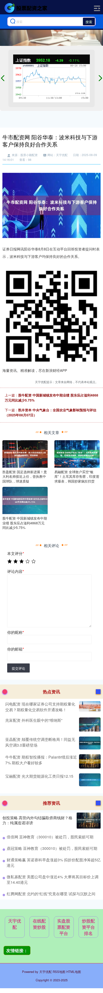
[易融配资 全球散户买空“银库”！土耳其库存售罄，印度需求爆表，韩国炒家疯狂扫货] (77, 453)
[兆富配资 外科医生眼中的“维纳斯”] (89, 724)
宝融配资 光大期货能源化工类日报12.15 (39, 776)
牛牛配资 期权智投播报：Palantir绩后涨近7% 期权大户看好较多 (41, 759)
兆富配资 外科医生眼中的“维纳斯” (33, 720)
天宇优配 (14, 924)
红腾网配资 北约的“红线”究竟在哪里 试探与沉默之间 (51, 893)
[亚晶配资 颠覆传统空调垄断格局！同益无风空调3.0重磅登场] (89, 743)
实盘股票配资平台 (63, 927)
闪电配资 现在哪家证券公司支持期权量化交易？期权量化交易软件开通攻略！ (40, 706)
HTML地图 (73, 971)
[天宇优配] (26, 8)
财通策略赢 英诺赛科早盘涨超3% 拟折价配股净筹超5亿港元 (54, 862)
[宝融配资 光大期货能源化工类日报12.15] (89, 779)
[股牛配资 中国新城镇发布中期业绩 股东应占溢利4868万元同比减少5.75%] (25, 500)
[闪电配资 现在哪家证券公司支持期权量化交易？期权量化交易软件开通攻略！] (89, 707)
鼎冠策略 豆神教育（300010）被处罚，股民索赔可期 (52, 848)
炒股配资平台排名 (88, 927)
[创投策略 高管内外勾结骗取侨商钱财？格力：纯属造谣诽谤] (89, 821)
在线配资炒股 (39, 924)
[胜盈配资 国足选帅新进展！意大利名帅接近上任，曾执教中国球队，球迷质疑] (25, 453)
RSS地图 (59, 971)
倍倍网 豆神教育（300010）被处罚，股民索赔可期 (50, 837)
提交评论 (18, 668)
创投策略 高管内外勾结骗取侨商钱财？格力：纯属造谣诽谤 (37, 820)
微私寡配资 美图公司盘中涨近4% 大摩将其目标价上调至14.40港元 (52, 879)
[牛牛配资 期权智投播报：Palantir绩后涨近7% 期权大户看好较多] (89, 761)
